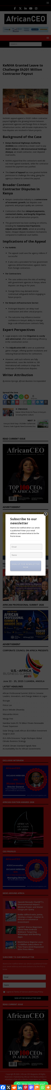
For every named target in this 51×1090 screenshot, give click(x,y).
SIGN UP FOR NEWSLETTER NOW (26, 565)
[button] (31, 1084)
